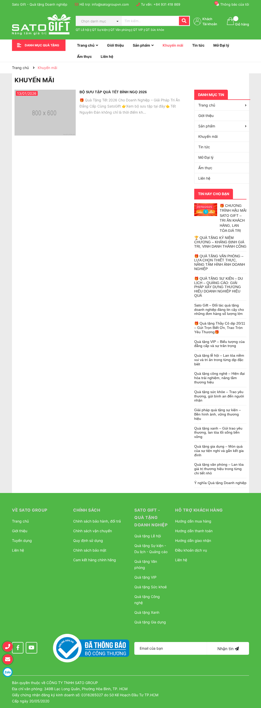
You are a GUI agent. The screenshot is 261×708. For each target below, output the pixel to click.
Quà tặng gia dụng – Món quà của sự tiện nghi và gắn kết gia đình (219, 450)
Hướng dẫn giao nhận (193, 540)
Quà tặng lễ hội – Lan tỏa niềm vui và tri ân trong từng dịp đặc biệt (219, 359)
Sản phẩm (206, 126)
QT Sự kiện (100, 30)
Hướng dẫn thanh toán (194, 531)
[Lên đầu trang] (252, 679)
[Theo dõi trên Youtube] (31, 647)
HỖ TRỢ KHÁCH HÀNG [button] (199, 510)
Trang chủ (206, 105)
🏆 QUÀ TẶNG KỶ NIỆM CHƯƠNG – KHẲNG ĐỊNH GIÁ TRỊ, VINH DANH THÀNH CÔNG (220, 242)
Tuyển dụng (22, 540)
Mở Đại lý (206, 157)
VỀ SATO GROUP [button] (29, 510)
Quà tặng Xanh (146, 612)
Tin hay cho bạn (213, 194)
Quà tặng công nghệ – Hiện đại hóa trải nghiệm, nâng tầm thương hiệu (219, 377)
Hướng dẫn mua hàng (193, 521)
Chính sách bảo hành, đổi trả (97, 521)
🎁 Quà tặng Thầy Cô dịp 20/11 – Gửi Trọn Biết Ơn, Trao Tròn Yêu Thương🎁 (219, 327)
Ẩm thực (205, 168)
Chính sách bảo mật (89, 550)
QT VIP (138, 30)
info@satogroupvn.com (110, 4)
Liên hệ (204, 178)
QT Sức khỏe (155, 30)
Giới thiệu (206, 115)
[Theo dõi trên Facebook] (17, 647)
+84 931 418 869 (166, 4)
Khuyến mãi (208, 136)
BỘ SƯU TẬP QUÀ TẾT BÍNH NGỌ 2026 (113, 92)
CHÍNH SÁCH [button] (86, 510)
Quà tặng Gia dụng (150, 622)
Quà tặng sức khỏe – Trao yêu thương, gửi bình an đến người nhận (219, 396)
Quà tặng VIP (145, 577)
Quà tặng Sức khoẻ (150, 587)
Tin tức (204, 147)
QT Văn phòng (120, 30)
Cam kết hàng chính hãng (94, 560)
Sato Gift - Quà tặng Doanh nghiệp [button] (150, 517)
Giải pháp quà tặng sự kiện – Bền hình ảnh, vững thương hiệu (217, 414)
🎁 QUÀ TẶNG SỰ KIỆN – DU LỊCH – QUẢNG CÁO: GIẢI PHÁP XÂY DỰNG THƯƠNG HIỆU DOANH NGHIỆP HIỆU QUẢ (218, 287)
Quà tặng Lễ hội (147, 536)
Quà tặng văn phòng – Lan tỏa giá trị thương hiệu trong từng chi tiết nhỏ (219, 468)
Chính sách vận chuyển (92, 531)
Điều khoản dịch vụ (191, 550)
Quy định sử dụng (88, 540)
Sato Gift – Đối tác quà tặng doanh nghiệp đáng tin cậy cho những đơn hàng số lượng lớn (219, 309)
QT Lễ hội (82, 30)
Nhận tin (226, 648)
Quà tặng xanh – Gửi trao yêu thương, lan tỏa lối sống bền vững (218, 432)
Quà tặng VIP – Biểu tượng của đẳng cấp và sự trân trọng (219, 344)
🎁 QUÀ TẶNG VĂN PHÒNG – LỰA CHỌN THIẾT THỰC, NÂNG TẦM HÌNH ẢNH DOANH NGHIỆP (219, 262)
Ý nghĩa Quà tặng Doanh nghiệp (220, 483)
